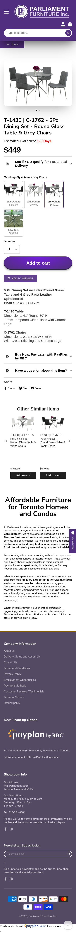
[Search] (68, 33)
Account (63, 24)
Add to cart (23, 475)
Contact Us (11, 662)
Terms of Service (14, 697)
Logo (42, 11)
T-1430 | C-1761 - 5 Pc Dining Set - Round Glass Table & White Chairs (23, 440)
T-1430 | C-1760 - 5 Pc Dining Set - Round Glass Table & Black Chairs (52, 440)
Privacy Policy (12, 673)
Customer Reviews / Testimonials (24, 691)
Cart (70, 24)
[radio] (13, 194)
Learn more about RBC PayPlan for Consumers (31, 756)
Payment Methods (15, 685)
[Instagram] (11, 829)
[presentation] (6, 441)
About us (9, 650)
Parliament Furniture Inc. (43, 916)
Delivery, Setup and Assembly (22, 656)
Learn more (54, 926)
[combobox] (38, 33)
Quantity (9, 241)
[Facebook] (5, 829)
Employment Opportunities (20, 679)
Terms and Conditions (17, 668)
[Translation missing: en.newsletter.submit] (68, 854)
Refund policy (12, 702)
